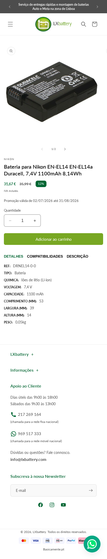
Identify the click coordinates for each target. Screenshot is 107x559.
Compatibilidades (45, 256)
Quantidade (12, 210)
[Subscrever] (90, 490)
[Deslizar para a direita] (65, 149)
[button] (10, 24)
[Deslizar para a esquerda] (42, 149)
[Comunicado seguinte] (97, 6)
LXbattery (39, 532)
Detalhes (13, 256)
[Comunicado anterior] (9, 6)
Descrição (77, 256)
